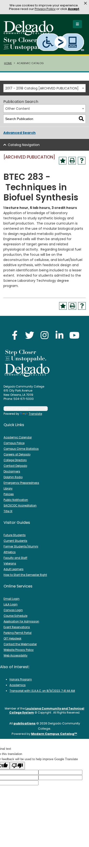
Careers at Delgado (17, 454)
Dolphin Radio (13, 477)
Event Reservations (17, 627)
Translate (35, 414)
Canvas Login (13, 610)
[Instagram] (44, 335)
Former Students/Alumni (21, 546)
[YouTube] (74, 335)
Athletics (10, 552)
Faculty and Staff (15, 558)
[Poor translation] (17, 766)
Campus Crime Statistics (21, 449)
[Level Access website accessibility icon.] (60, 42)
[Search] (81, 119)
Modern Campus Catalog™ (54, 734)
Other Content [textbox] (17, 108)
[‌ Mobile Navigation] (77, 24)
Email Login (11, 599)
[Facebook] (15, 335)
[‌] (30, 34)
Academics (17, 685)
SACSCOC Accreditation (20, 505)
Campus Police (14, 443)
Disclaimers (12, 471)
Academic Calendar (18, 437)
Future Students (15, 535)
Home (8, 63)
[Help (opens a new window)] (81, 160)
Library (8, 488)
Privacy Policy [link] (45, 9)
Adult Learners (13, 569)
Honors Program (20, 679)
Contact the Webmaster (20, 644)
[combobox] (44, 88)
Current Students (15, 541)
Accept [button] (73, 8)
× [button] (85, 3)
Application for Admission (21, 621)
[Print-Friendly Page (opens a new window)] (72, 160)
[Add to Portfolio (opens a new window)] (62, 160)
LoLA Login (11, 604)
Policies (9, 494)
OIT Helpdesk (12, 638)
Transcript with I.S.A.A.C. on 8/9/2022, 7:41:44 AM (42, 691)
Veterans (10, 563)
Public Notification (16, 500)
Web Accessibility (16, 655)
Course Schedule (15, 616)
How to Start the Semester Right (25, 575)
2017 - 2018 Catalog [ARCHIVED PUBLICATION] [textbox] (42, 88)
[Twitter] (30, 335)
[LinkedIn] (59, 335)
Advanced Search (19, 132)
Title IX (8, 511)
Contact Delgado (15, 466)
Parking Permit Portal (18, 633)
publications (25, 723)
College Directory (15, 460)
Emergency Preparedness (21, 483)
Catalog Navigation (24, 144)
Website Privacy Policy (19, 650)
